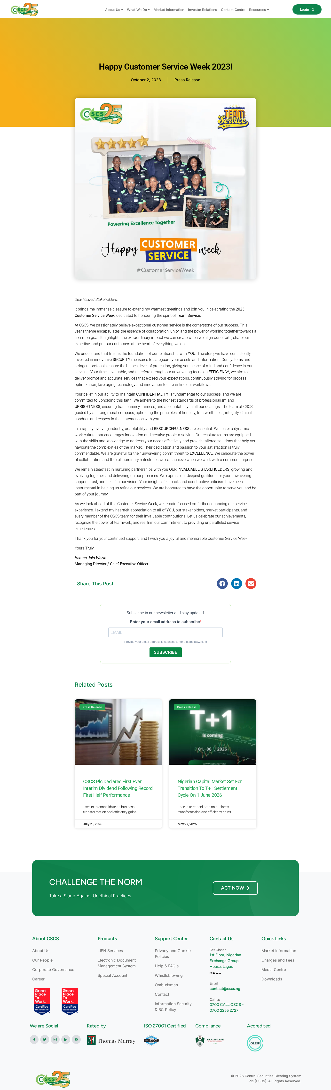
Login (304, 9)
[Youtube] (76, 1039)
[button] (222, 583)
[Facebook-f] (34, 1039)
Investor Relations (202, 10)
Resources (257, 10)
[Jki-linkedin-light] (65, 1039)
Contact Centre (233, 10)
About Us (112, 10)
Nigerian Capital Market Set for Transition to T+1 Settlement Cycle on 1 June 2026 (210, 788)
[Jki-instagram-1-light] (55, 1039)
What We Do (137, 10)
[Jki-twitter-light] (44, 1039)
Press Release (187, 79)
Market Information (169, 10)
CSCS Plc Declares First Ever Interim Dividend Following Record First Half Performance (118, 788)
